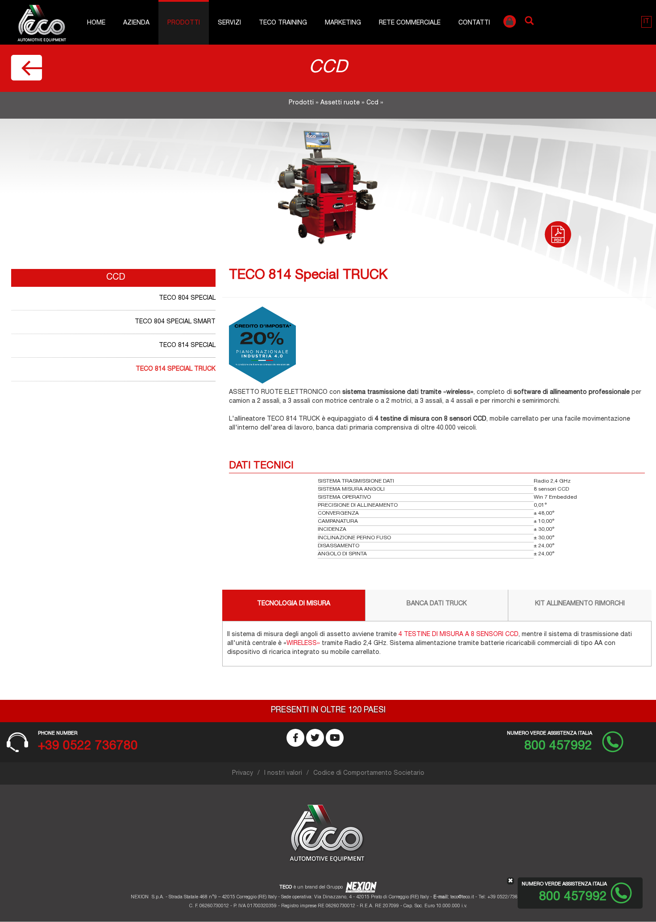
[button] (646, 22)
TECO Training (283, 23)
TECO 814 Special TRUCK (176, 369)
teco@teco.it (462, 897)
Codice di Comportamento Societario (368, 773)
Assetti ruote (340, 103)
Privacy (242, 773)
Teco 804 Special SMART (175, 322)
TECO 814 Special (187, 346)
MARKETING (343, 23)
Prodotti (183, 23)
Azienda (136, 23)
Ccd (372, 103)
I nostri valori (283, 773)
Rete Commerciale (409, 23)
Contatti (474, 23)
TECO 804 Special (187, 298)
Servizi (229, 23)
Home (96, 23)
